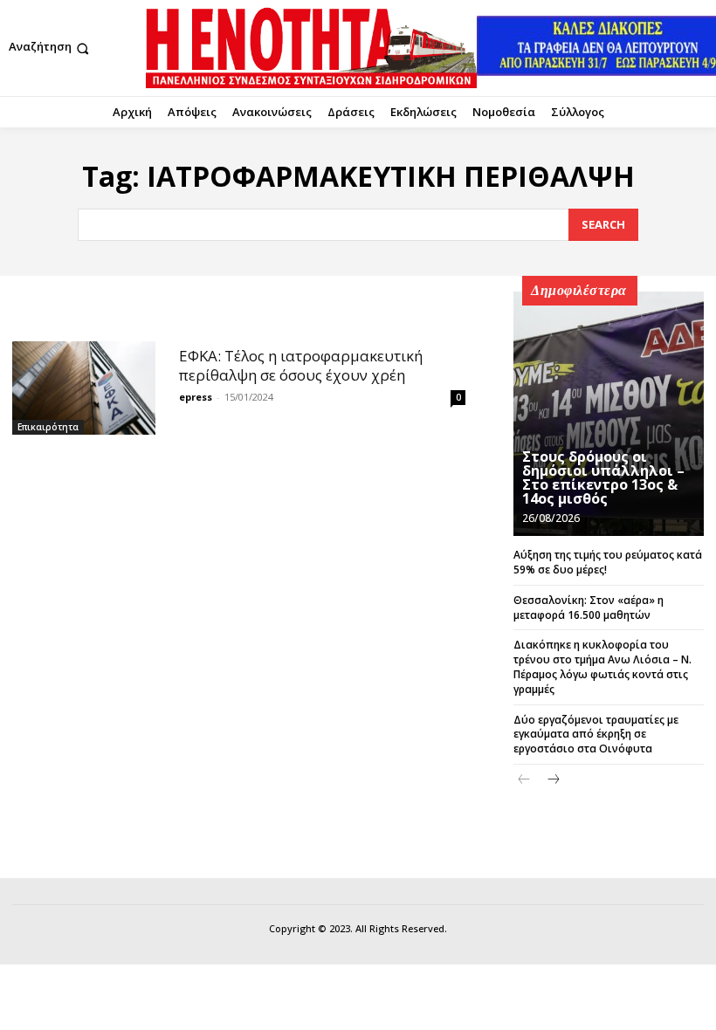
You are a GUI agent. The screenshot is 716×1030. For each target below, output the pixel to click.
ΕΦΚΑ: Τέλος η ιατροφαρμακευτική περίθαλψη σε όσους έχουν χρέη (301, 365)
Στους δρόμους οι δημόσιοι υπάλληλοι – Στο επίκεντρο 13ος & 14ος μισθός (603, 477)
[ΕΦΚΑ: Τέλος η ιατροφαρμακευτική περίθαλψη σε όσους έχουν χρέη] (83, 387)
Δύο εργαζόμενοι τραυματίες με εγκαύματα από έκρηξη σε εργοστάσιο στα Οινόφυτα (595, 734)
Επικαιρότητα (48, 427)
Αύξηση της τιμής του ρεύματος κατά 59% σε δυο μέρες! (607, 562)
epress (195, 396)
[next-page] (552, 780)
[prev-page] (524, 780)
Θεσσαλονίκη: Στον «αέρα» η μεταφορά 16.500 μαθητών (588, 607)
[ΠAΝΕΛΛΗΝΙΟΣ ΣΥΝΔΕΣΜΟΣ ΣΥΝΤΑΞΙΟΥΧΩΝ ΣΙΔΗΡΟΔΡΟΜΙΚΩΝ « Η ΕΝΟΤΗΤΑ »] (311, 48)
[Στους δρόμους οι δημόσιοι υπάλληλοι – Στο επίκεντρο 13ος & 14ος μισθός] (608, 414)
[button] (51, 48)
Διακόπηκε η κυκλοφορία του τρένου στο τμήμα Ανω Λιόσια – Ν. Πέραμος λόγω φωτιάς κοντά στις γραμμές (602, 666)
